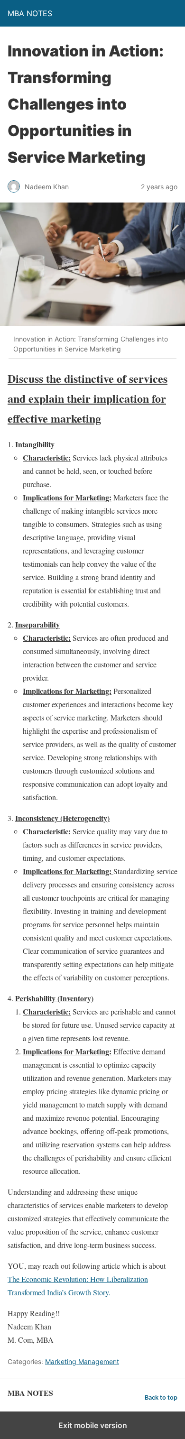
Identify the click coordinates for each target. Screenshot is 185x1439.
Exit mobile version (92, 1425)
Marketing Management (82, 1361)
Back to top (161, 1397)
